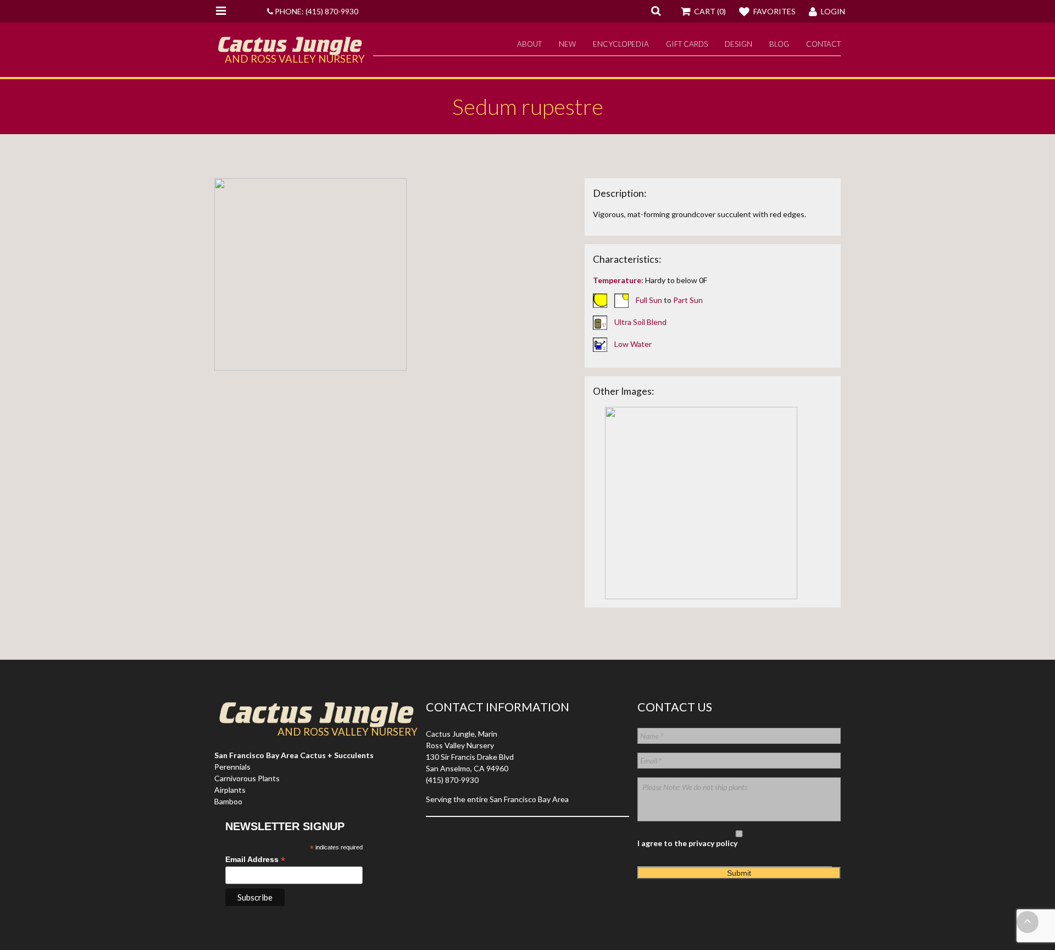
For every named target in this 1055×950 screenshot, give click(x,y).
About (529, 44)
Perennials (232, 766)
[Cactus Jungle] (289, 50)
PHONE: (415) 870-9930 (315, 11)
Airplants (230, 789)
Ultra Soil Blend (640, 322)
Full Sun (649, 300)
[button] (656, 10)
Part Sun (688, 300)
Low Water (633, 344)
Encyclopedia (621, 44)
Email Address (255, 859)
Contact (823, 44)
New (567, 44)
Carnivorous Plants (247, 778)
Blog (779, 44)
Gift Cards (687, 44)
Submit (739, 873)
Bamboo (228, 801)
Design (738, 44)
